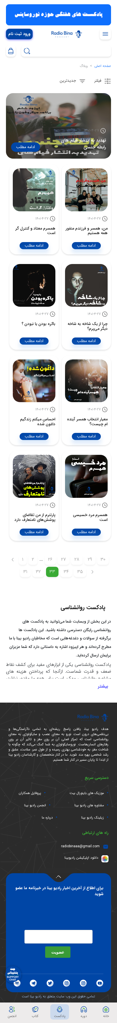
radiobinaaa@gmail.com (80, 846)
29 (90, 559)
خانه (106, 1016)
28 (76, 559)
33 (52, 571)
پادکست (59, 1016)
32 (38, 571)
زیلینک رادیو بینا (92, 817)
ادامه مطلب (25, 147)
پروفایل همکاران (30, 793)
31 (25, 571)
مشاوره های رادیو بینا (89, 805)
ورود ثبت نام (19, 34)
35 (80, 571)
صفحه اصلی (102, 66)
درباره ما (47, 817)
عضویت (57, 952)
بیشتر (103, 686)
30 (103, 559)
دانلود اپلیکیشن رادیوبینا (81, 857)
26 (50, 559)
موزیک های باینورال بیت (87, 793)
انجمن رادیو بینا (35, 805)
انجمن (12, 1016)
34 (66, 571)
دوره (84, 1016)
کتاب (35, 1016)
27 (63, 559)
